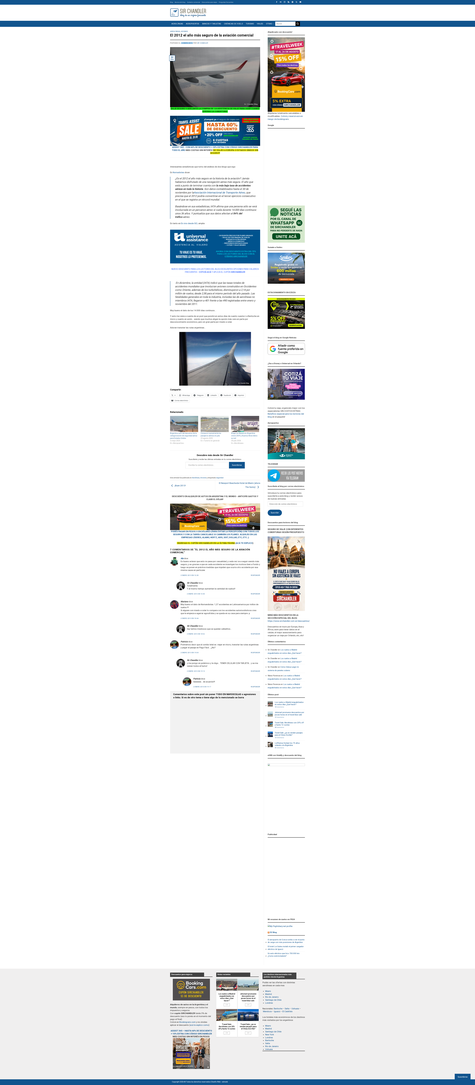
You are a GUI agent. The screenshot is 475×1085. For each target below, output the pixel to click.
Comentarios (279, 707)
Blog (171, 2)
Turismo (250, 24)
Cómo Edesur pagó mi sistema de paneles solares (283, 668)
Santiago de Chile (273, 1000)
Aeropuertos (192, 24)
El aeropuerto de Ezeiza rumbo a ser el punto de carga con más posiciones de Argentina (286, 941)
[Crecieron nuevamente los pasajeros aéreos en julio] (215, 424)
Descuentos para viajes (209, 2)
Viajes (260, 24)
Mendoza (267, 1011)
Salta (287, 1008)
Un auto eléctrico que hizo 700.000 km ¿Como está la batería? (283, 954)
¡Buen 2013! (180, 485)
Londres (269, 1003)
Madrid (268, 994)
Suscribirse (237, 465)
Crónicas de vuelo (233, 24)
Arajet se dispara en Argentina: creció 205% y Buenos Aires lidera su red (244, 435)
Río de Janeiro (272, 997)
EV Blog (273, 932)
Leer (226, 1004)
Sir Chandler (202, 43)
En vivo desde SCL (189, 223)
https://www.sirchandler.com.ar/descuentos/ (289, 621)
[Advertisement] (260, 12)
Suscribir (275, 512)
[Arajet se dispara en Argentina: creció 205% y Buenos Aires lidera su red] (245, 424)
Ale (182, 558)
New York (269, 1034)
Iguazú (277, 1011)
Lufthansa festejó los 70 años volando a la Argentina (287, 744)
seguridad (219, 478)
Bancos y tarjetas (211, 24)
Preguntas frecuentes (226, 2)
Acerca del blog (180, 2)
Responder (255, 575)
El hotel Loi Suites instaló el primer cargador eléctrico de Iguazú (286, 947)
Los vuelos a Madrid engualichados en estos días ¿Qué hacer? (285, 651)
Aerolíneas (177, 24)
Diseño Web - (219, 1082)
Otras (269, 24)
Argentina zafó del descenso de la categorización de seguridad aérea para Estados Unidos (183, 435)
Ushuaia (295, 1008)
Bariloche (278, 1008)
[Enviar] (298, 24)
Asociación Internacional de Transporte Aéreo (219, 192)
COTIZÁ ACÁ (205, 272)
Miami (268, 991)
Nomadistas (178, 172)
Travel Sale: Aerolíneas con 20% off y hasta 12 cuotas (289, 724)
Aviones (184, 31)
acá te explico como (199, 1025)
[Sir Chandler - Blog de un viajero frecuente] (188, 12)
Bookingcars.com (187, 1022)
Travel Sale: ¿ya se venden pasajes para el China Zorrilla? (289, 734)
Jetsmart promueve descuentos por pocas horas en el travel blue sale (289, 713)
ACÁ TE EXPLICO (244, 543)
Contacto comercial (193, 2)
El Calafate (287, 1011)
